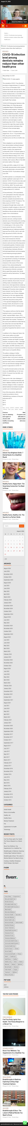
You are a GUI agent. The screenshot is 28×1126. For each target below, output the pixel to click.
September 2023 (8, 634)
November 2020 (8, 728)
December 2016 (8, 768)
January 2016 (7, 791)
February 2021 (8, 720)
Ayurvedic (18, 914)
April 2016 (6, 783)
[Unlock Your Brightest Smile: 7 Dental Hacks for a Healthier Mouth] (14, 439)
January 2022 (7, 688)
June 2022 (7, 674)
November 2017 (8, 737)
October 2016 (7, 774)
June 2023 (7, 643)
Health (21, 407)
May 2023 (6, 645)
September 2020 (8, 731)
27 (14, 551)
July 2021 (6, 705)
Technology (7, 829)
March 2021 (7, 717)
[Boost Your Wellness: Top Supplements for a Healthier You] (14, 1037)
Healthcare (13, 956)
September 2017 (8, 743)
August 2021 (7, 703)
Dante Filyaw (6, 70)
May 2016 (6, 780)
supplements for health (10, 826)
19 (11, 547)
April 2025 (6, 594)
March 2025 (7, 597)
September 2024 (8, 614)
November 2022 (8, 662)
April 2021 (6, 714)
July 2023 (6, 640)
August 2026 (7, 568)
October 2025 (7, 577)
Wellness (14, 972)
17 (5, 547)
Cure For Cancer (9, 948)
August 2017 (7, 745)
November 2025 (8, 574)
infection (5, 409)
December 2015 (8, 794)
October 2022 (7, 665)
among (7, 407)
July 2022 (6, 671)
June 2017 (7, 751)
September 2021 (8, 700)
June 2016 (7, 777)
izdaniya (6, 987)
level (9, 409)
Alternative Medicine (10, 912)
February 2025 (8, 600)
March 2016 (7, 785)
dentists (17, 407)
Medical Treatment (9, 821)
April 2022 (6, 680)
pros (13, 409)
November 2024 (8, 608)
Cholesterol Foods (9, 935)
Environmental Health (10, 954)
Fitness (19, 954)
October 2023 (7, 631)
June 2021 (7, 708)
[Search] (23, 25)
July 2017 (6, 748)
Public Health (8, 969)
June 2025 (7, 588)
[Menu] (6, 26)
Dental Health (5, 51)
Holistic (21, 961)
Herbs (15, 961)
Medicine (20, 964)
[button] (6, 26)
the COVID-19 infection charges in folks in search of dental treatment (13, 385)
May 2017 (6, 754)
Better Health (19, 922)
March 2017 (7, 760)
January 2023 (7, 657)
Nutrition (16, 967)
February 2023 (8, 654)
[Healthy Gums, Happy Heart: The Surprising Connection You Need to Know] (14, 470)
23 (22, 547)
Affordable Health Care (10, 904)
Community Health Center (11, 940)
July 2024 (6, 620)
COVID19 (12, 407)
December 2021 (8, 691)
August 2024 (7, 617)
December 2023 (8, 625)
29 (19, 551)
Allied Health (8, 909)
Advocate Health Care (10, 899)
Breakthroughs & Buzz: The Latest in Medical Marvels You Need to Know (13, 1112)
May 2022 (6, 677)
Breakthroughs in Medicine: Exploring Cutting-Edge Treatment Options (12, 1081)
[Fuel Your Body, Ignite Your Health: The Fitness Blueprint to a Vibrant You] (14, 1006)
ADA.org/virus (6, 375)
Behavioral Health (9, 922)
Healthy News (8, 818)
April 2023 (6, 648)
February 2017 (8, 763)
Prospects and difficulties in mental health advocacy (21, 417)
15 (19, 544)
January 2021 (7, 723)
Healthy (15, 959)
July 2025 (6, 585)
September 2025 (8, 580)
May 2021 (6, 711)
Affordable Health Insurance (12, 907)
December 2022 (8, 660)
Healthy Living (8, 961)
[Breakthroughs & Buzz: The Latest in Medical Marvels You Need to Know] (14, 1097)
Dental (16, 948)
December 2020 (8, 725)
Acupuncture (16, 896)
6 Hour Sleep (8, 896)
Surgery (15, 969)
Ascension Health (9, 914)
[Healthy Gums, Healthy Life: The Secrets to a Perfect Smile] (14, 502)
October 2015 (7, 800)
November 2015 (8, 797)
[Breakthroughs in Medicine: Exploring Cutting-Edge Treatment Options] (14, 1066)
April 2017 (6, 757)
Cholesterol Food (9, 933)
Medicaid (7, 964)
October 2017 (7, 740)
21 (17, 547)
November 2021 (8, 694)
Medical (13, 964)
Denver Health (8, 951)
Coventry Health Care (10, 946)
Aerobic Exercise (9, 901)
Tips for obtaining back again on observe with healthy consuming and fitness (8, 418)
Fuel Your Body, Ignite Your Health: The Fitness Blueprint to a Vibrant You (13, 841)
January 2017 (7, 765)
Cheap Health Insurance (10, 930)
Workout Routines (9, 974)
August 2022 (7, 668)
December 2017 (8, 734)
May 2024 (6, 623)
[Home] (3, 26)
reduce (16, 409)
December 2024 (8, 605)
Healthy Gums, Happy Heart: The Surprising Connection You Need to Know (13, 486)
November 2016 (8, 771)
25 (8, 551)
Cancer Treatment (9, 927)
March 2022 (7, 683)
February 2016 (8, 788)
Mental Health (8, 967)
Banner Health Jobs (9, 920)
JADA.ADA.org (12, 371)
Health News (8, 959)
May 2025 (6, 591)
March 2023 (7, 651)
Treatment (7, 972)
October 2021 (7, 697)
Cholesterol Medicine (10, 938)
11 (8, 544)
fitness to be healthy (9, 812)
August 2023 (7, 637)
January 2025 (7, 602)
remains (21, 409)
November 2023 (8, 628)
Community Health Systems (12, 943)
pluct (5, 985)
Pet (5, 823)
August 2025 (7, 582)
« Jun (5, 559)
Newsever (16, 1124)
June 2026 (7, 571)
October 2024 (7, 611)
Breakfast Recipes (9, 925)
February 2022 (8, 685)
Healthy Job (7, 815)
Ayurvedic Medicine (9, 917)
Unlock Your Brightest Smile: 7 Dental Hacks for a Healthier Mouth (13, 455)
